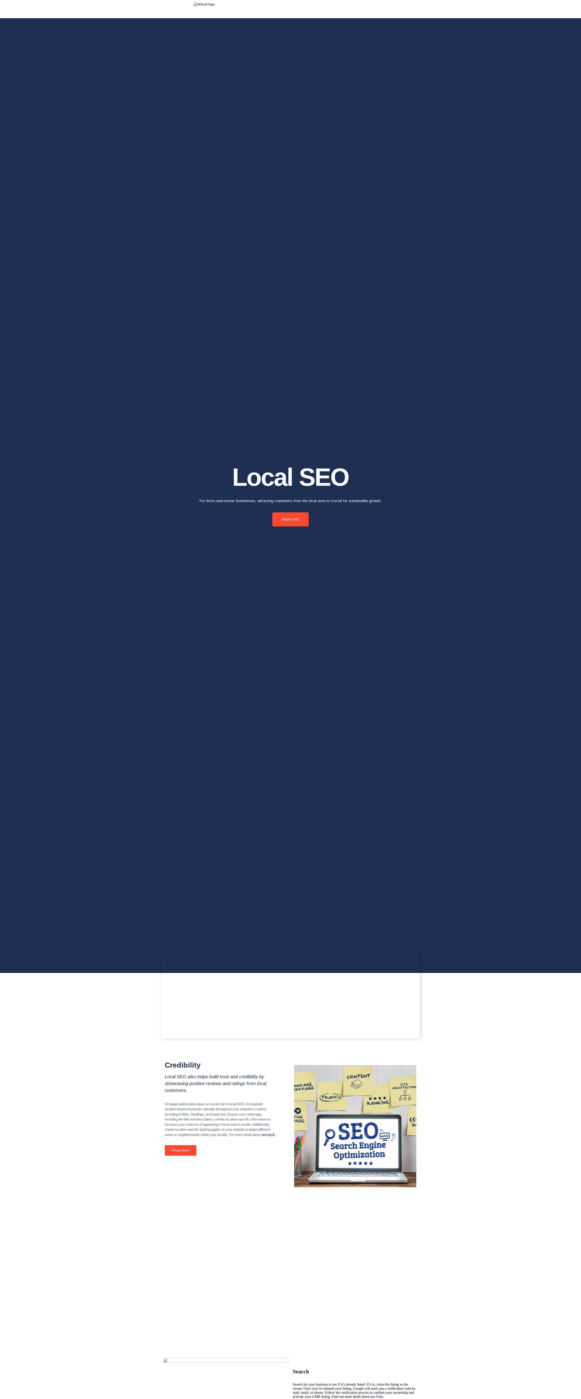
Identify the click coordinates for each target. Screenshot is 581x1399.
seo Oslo (376, 1397)
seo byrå (267, 1135)
